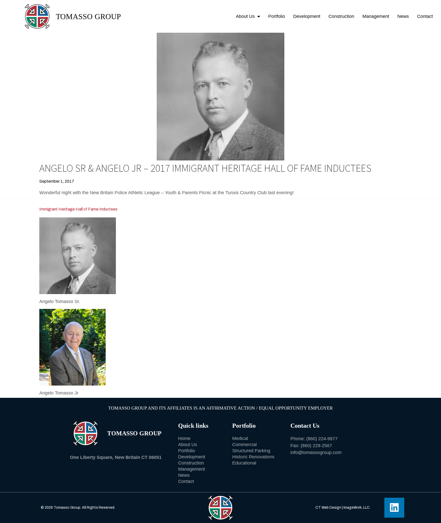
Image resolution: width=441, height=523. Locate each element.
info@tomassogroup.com (315, 452)
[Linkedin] (394, 508)
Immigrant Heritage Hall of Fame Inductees (78, 209)
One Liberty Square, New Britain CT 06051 (116, 457)
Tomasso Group (88, 16)
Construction (341, 16)
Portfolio (276, 16)
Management (375, 16)
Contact (425, 16)
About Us (245, 16)
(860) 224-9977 (322, 438)
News (403, 16)
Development (306, 16)
